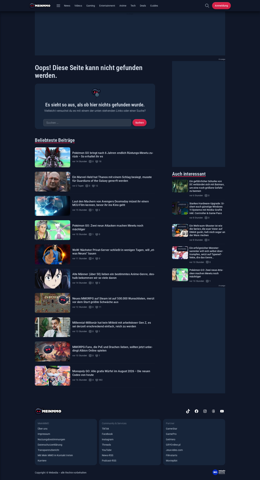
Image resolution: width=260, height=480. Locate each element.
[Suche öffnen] (207, 5)
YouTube (106, 450)
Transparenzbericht (48, 450)
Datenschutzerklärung (50, 444)
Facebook (107, 434)
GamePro (171, 434)
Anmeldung (221, 5)
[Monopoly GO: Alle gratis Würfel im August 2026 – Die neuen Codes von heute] (52, 376)
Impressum (44, 434)
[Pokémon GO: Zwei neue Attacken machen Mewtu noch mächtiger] (52, 230)
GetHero (170, 439)
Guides (154, 5)
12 (97, 186)
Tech (133, 5)
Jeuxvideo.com (174, 450)
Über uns (42, 428)
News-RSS (107, 455)
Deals (143, 5)
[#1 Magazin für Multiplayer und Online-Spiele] (42, 5)
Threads (106, 444)
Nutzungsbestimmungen (51, 439)
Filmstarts (171, 455)
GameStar (171, 428)
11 (100, 307)
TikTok (105, 428)
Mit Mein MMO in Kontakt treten (55, 455)
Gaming (90, 5)
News (67, 5)
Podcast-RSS (109, 460)
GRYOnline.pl (173, 444)
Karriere (42, 460)
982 (101, 380)
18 (100, 161)
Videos (78, 5)
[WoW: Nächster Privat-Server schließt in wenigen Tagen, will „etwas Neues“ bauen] (52, 254)
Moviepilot (171, 460)
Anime (122, 5)
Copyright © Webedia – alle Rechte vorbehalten (61, 472)
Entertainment (107, 5)
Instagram (108, 439)
